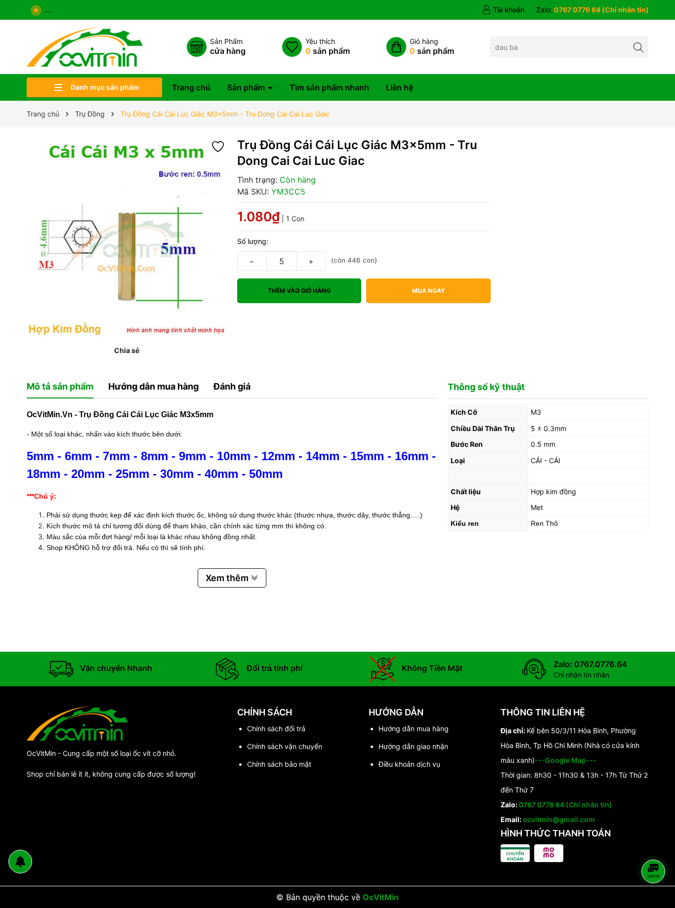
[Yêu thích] (316, 47)
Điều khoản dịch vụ (409, 764)
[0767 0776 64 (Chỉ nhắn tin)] (592, 10)
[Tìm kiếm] (638, 47)
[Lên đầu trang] (655, 845)
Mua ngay (428, 290)
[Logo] (85, 46)
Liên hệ (399, 87)
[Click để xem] (127, 237)
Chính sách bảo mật (279, 764)
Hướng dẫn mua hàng (414, 728)
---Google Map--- (565, 760)
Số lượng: (252, 241)
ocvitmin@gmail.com (559, 819)
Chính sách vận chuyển (284, 746)
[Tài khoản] (503, 10)
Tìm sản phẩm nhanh (329, 87)
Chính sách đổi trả (276, 728)
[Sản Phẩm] (216, 47)
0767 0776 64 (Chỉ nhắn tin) (565, 804)
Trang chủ (191, 87)
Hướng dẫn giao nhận (413, 746)
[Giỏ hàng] (420, 47)
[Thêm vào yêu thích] (218, 146)
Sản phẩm (247, 87)
